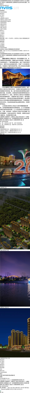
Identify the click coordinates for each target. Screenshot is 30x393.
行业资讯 (2, 32)
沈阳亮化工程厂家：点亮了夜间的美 (13, 123)
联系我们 (2, 366)
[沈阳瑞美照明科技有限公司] (9, 7)
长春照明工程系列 (4, 18)
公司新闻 (2, 33)
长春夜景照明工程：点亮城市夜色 (11, 129)
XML (1, 369)
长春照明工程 (22, 1)
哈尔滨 (22, 387)
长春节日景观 (3, 29)
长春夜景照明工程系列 (5, 21)
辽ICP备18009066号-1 (17, 389)
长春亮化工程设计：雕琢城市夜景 (11, 130)
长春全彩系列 (3, 24)
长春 (16, 387)
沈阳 (9, 387)
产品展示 (2, 363)
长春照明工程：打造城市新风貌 (10, 132)
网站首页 (2, 360)
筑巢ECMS (9, 389)
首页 (6, 38)
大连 (11, 387)
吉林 (13, 387)
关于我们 (2, 361)
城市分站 (2, 370)
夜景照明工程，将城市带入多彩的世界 (13, 124)
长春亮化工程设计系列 (5, 19)
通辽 (28, 387)
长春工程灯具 (3, 27)
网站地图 (2, 367)
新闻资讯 (2, 364)
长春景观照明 (3, 23)
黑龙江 (19, 387)
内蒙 (25, 387)
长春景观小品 (3, 26)
